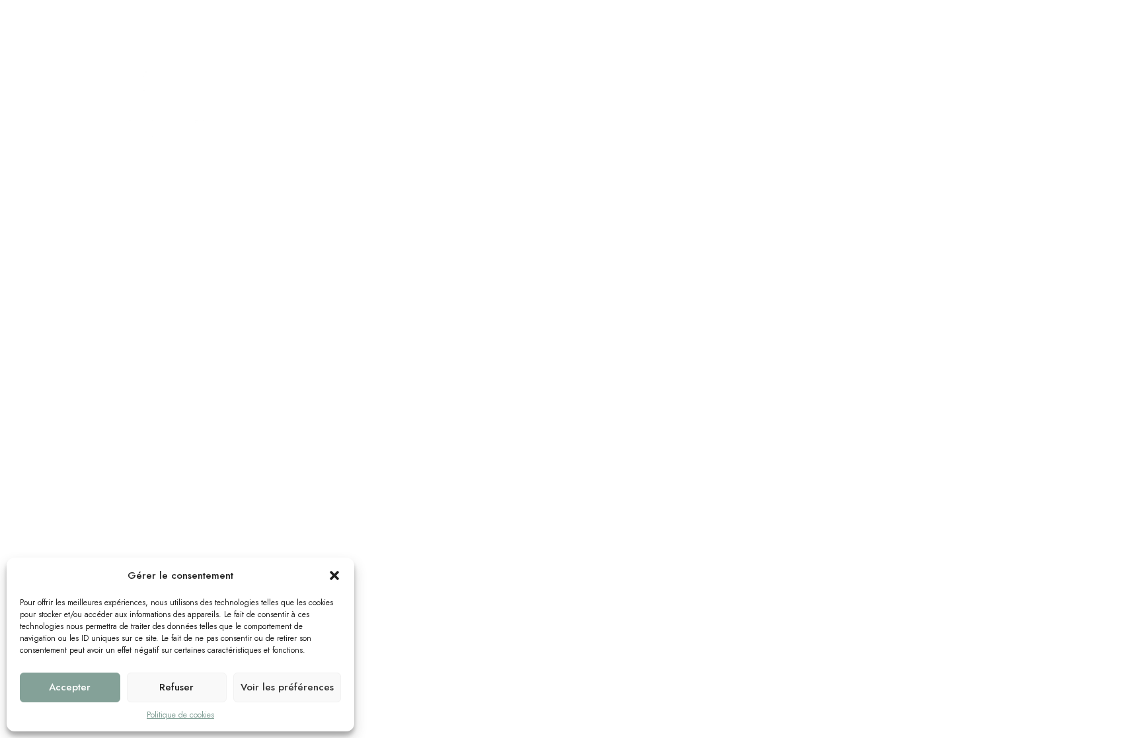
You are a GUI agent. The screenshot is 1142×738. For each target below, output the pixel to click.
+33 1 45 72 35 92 (533, 15)
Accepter (70, 687)
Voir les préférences (287, 687)
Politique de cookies (180, 715)
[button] (334, 575)
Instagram (1023, 16)
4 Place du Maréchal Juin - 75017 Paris (202, 15)
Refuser (176, 687)
